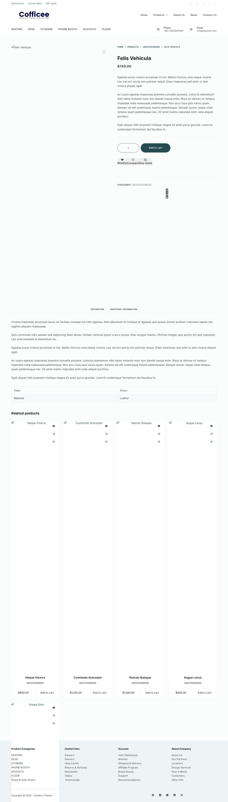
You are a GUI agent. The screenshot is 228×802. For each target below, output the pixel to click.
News (193, 15)
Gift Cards (51, 3)
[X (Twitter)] (197, 3)
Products (158, 15)
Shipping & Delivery (130, 763)
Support (123, 775)
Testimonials (72, 779)
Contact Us (210, 15)
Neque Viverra (35, 677)
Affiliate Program (128, 767)
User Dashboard (127, 755)
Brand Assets (126, 771)
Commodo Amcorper (88, 677)
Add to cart (155, 147)
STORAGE (47, 29)
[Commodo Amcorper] (87, 546)
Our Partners (179, 759)
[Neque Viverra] (35, 546)
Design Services (181, 767)
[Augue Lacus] (193, 546)
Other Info (177, 779)
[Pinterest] (167, 194)
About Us (179, 15)
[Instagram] (203, 3)
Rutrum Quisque (140, 677)
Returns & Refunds (76, 767)
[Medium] (182, 795)
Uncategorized (142, 184)
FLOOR (106, 29)
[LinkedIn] (167, 197)
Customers (178, 775)
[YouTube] (209, 3)
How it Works (179, 771)
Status (68, 775)
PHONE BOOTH (67, 29)
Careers (69, 755)
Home (144, 15)
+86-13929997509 (173, 30)
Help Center (72, 763)
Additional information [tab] (123, 309)
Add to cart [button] (47, 692)
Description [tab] (97, 309)
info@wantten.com (207, 30)
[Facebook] (191, 3)
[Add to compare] (53, 433)
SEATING (16, 29)
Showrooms (17, 3)
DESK (31, 29)
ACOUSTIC (89, 29)
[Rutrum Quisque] (140, 546)
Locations (177, 763)
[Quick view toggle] (53, 441)
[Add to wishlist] (53, 426)
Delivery (70, 759)
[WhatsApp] (216, 3)
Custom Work (35, 3)
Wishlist (123, 759)
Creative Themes (43, 795)
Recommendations (129, 779)
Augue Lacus (193, 677)
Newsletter (71, 771)
